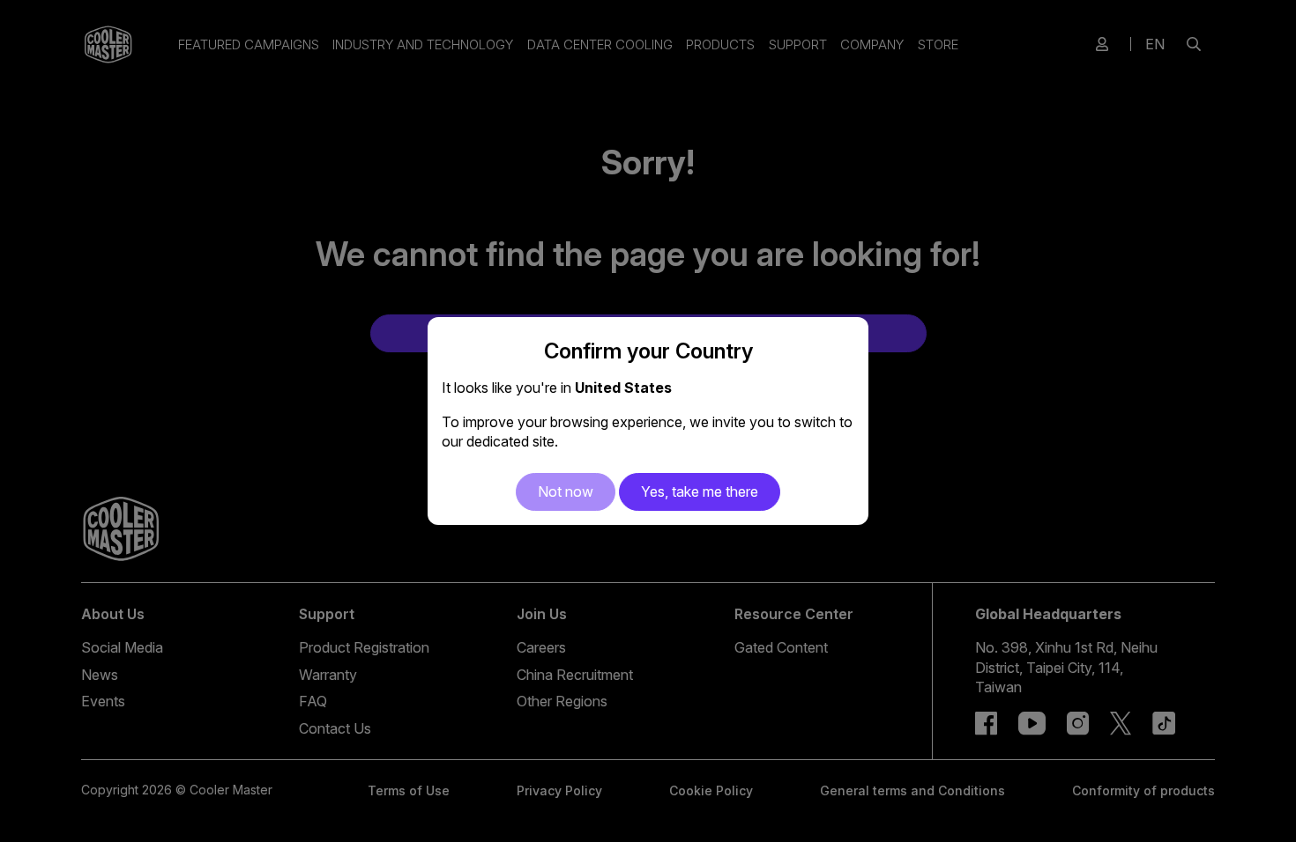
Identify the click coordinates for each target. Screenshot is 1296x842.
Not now (565, 491)
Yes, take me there (699, 491)
